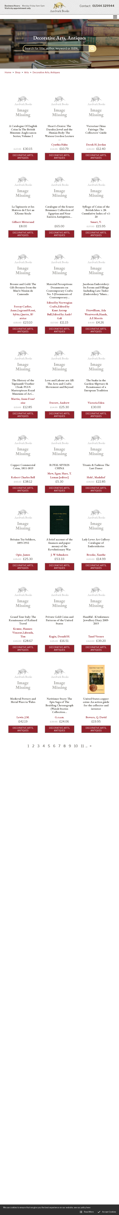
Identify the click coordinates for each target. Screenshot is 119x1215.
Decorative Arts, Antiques (46, 72)
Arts (26, 72)
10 (76, 746)
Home (8, 72)
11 (82, 746)
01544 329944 (97, 5)
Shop (17, 72)
